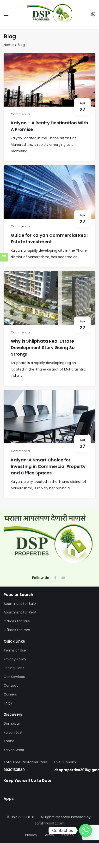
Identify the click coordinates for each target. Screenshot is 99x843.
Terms (48, 835)
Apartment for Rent (20, 612)
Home (9, 44)
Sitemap (67, 835)
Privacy (31, 835)
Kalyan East (13, 732)
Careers (10, 694)
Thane (9, 741)
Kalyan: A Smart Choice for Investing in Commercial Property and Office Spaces (48, 466)
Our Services (14, 676)
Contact (11, 685)
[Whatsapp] (85, 830)
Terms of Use (15, 650)
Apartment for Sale (20, 603)
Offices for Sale (17, 621)
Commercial (21, 114)
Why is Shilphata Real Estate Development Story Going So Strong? (43, 347)
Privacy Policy (15, 659)
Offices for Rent (17, 629)
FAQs (8, 703)
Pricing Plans (14, 667)
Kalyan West (14, 749)
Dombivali (12, 723)
